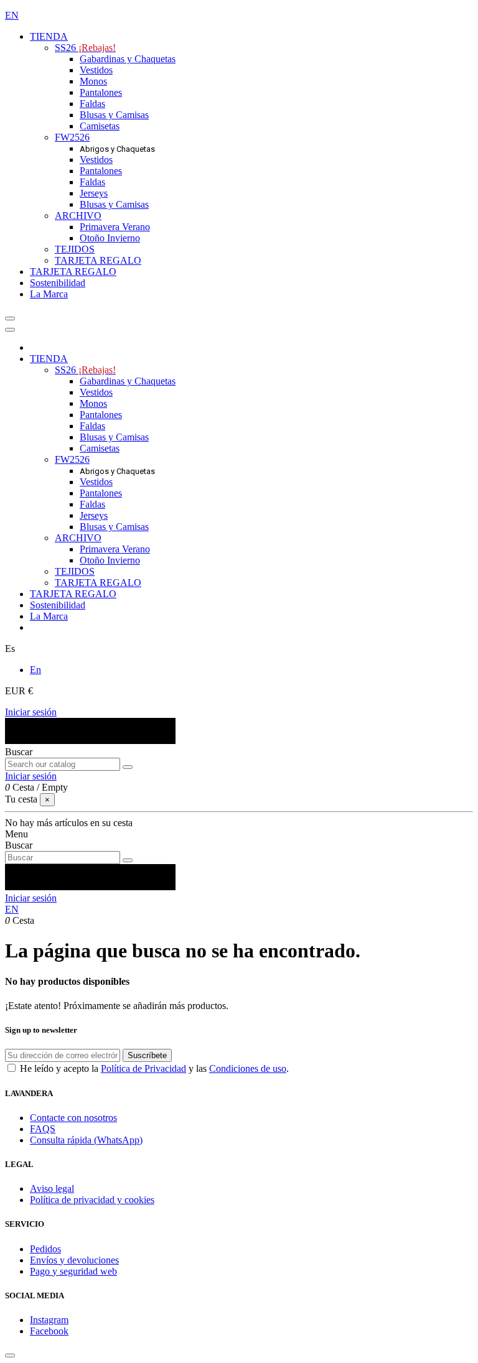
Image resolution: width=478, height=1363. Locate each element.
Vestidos (96, 70)
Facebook (49, 1331)
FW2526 (72, 137)
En (35, 669)
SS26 (85, 47)
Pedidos (45, 1249)
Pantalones (101, 92)
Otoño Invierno (110, 238)
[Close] (10, 330)
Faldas (92, 103)
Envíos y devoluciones (74, 1260)
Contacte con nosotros (73, 1117)
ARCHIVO (78, 215)
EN (12, 15)
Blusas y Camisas (114, 114)
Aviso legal (52, 1188)
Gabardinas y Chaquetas (128, 58)
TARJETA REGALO (98, 260)
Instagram (49, 1319)
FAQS (42, 1128)
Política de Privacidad (143, 1068)
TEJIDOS (75, 249)
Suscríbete (147, 1055)
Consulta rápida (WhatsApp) (86, 1140)
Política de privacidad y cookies (92, 1199)
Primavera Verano (115, 226)
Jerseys (94, 193)
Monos (93, 81)
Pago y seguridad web (73, 1271)
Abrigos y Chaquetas (117, 149)
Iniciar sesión (31, 712)
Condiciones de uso (247, 1068)
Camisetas (100, 126)
